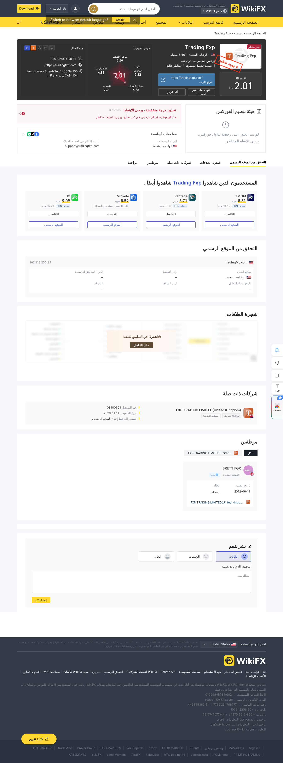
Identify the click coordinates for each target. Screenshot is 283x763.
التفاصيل (229, 214)
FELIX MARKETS (173, 748)
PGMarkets (220, 754)
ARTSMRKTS (77, 754)
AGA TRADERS (42, 748)
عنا (264, 671)
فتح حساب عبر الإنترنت (201, 92)
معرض (96, 671)
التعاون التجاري (31, 671)
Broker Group (86, 748)
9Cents (194, 748)
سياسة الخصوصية (190, 671)
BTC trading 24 (174, 754)
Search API (168, 671)
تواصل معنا (252, 671)
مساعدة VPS (52, 671)
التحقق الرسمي (113, 671)
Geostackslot (199, 754)
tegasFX (254, 748)
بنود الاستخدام (212, 671)
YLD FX (97, 754)
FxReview (152, 754)
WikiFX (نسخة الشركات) (142, 671)
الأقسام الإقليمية (256, 676)
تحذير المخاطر (233, 671)
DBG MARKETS (111, 748)
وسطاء (238, 33)
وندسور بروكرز (214, 748)
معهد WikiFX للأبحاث (76, 671)
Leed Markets (116, 754)
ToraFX (135, 754)
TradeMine (65, 748)
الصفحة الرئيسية (256, 33)
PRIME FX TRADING (247, 754)
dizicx (153, 748)
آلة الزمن (172, 92)
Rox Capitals (134, 748)
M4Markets (236, 748)
